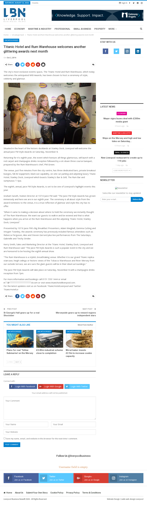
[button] (97, 15)
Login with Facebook (25, 386)
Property (99, 29)
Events (35, 3)
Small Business (82, 29)
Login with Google (52, 386)
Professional (62, 29)
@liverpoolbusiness (79, 455)
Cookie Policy (56, 493)
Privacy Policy (73, 493)
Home (8, 29)
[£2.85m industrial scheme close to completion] (49, 339)
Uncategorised (11, 40)
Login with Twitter (79, 386)
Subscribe (137, 199)
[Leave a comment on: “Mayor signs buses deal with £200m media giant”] (127, 126)
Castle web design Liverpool (131, 499)
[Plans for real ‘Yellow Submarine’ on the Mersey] (20, 339)
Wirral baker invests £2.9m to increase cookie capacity (79, 353)
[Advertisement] (121, 80)
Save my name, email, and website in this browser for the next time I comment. (42, 438)
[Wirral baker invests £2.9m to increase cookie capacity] (79, 339)
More (112, 29)
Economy (19, 29)
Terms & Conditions (91, 493)
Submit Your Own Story (37, 493)
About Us (19, 493)
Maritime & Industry (39, 29)
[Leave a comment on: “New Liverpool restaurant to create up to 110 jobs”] (127, 165)
